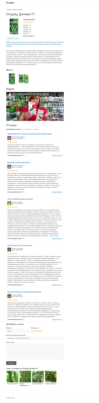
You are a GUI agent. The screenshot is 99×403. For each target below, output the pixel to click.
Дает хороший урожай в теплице (20, 199)
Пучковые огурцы (50, 42)
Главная (9, 9)
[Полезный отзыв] (22, 155)
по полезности (26, 129)
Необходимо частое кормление (19, 245)
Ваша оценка (35, 328)
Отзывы (10, 3)
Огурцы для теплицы (37, 42)
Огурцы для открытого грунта (19, 42)
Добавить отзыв (13, 38)
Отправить (11, 363)
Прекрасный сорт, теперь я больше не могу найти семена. (29, 134)
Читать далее (53, 235)
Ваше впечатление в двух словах (16, 335)
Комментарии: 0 (57, 155)
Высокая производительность (18, 162)
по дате (35, 129)
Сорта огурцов (18, 9)
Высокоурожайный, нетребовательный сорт (24, 292)
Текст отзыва (10, 342)
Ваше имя (9, 328)
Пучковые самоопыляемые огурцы (37, 44)
